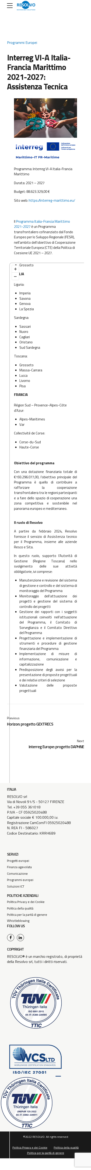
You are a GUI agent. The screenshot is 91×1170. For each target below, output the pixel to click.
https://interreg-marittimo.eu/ (52, 200)
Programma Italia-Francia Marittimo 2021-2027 (42, 224)
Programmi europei (20, 880)
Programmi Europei (22, 42)
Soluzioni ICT (15, 886)
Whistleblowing (18, 920)
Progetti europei (18, 860)
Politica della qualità (20, 908)
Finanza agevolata (19, 867)
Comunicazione (17, 873)
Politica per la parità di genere (27, 914)
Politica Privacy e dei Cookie (26, 901)
